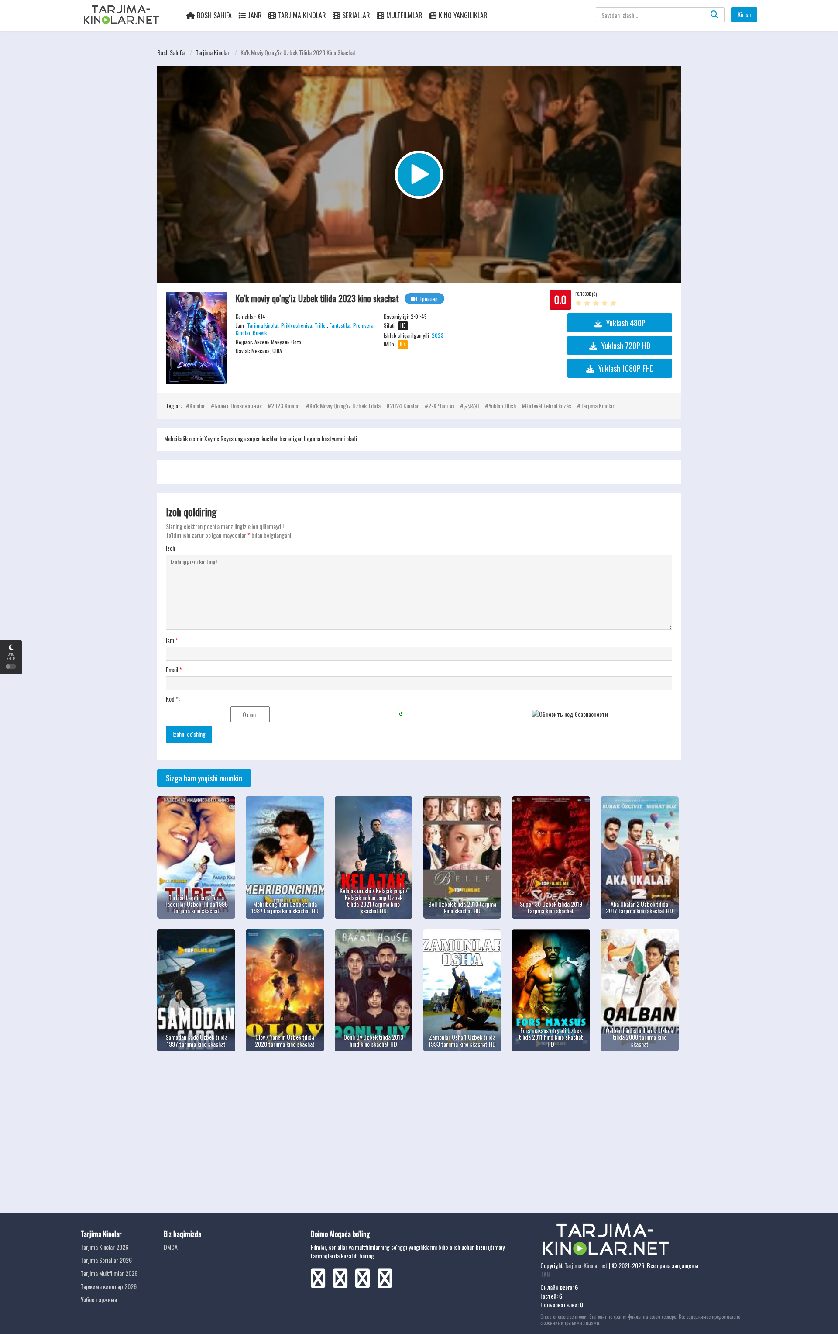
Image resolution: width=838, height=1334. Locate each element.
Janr (255, 15)
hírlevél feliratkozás (548, 405)
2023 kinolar (285, 405)
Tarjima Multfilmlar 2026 (109, 1273)
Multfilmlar (404, 15)
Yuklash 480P (626, 322)
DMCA (171, 1246)
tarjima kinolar (597, 405)
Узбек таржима (99, 1299)
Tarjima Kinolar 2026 (104, 1246)
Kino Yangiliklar (463, 15)
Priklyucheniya (296, 325)
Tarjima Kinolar (302, 15)
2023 (437, 335)
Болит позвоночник (238, 405)
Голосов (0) (586, 293)
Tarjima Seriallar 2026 (106, 1260)
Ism (172, 640)
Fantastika (340, 325)
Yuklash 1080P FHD (626, 368)
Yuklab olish (502, 405)
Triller (321, 325)
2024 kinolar (404, 405)
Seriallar (356, 15)
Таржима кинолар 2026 (109, 1286)
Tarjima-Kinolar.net (586, 1265)
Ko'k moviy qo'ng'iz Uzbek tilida (345, 405)
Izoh (170, 548)
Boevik (260, 332)
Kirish (744, 14)
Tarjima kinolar (213, 52)
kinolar (197, 405)
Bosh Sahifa (214, 15)
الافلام (471, 405)
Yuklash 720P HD (625, 345)
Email (174, 669)
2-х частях (441, 405)
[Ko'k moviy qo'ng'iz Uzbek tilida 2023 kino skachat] (196, 338)
